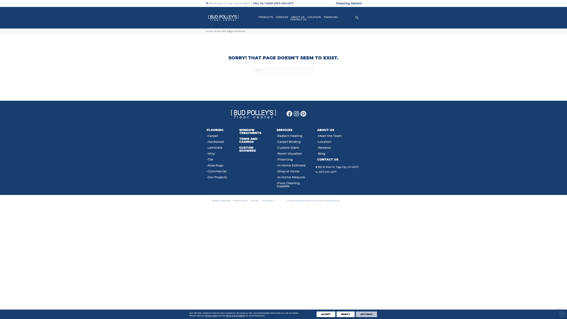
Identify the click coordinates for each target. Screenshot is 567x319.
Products (266, 17)
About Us (297, 17)
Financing (331, 17)
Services (282, 17)
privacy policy (211, 315)
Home (208, 31)
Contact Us (298, 19)
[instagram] (296, 114)
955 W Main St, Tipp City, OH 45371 (229, 3)
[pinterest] (303, 114)
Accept (326, 314)
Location (314, 17)
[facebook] (289, 114)
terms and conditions (235, 315)
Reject (345, 314)
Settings (366, 314)
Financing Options (349, 3)
